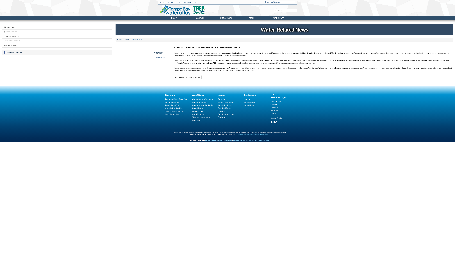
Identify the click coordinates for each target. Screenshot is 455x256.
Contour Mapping (197, 108)
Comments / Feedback (12, 41)
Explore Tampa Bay (172, 105)
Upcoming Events (12, 36)
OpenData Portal (197, 111)
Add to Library (249, 105)
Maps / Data (197, 95)
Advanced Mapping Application (202, 99)
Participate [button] (278, 18)
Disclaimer (274, 110)
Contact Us (274, 104)
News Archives (11, 32)
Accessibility (275, 107)
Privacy (273, 113)
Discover (169, 95)
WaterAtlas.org (172, 2)
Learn (220, 95)
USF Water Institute (192, 2)
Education (221, 111)
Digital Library (222, 99)
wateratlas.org (277, 97)
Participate (249, 95)
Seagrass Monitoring (172, 102)
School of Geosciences (225, 140)
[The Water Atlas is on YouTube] (275, 122)
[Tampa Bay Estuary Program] (205, 11)
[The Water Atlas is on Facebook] (272, 122)
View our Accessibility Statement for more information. (252, 134)
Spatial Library (196, 120)
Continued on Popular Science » (187, 77)
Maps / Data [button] (226, 18)
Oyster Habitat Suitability (173, 108)
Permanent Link (160, 57)
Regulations (222, 117)
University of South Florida (260, 140)
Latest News (10, 27)
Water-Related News (172, 114)
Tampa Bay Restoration (226, 102)
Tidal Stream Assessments (174, 111)
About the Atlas (276, 101)
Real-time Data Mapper (199, 102)
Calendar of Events (224, 108)
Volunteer (247, 99)
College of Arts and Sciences (242, 140)
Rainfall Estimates (198, 114)
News (127, 40)
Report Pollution (249, 102)
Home (174, 18)
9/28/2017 (159, 53)
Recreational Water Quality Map (176, 99)
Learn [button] (251, 18)
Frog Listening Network (226, 114)
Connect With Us (276, 118)
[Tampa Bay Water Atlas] (175, 10)
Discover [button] (200, 18)
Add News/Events (10, 45)
